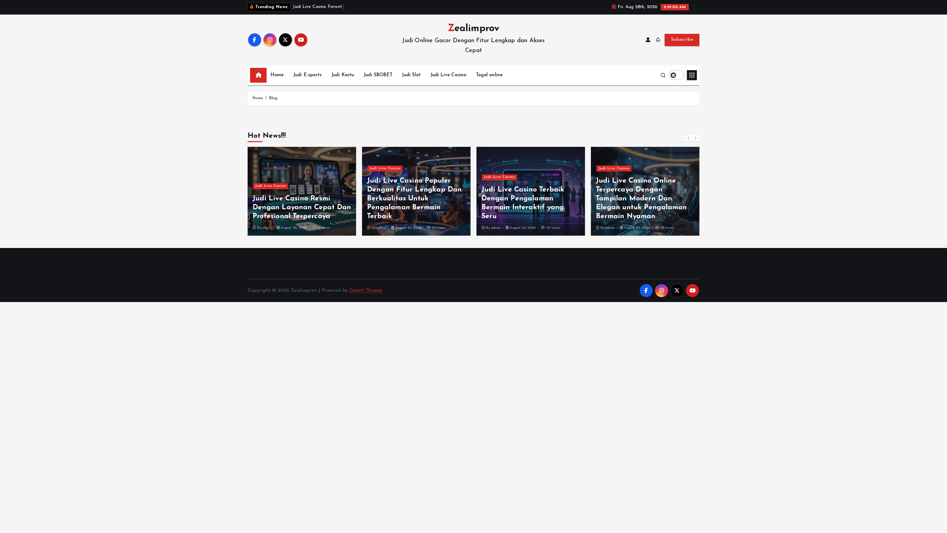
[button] (688, 138)
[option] (302, 191)
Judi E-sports (307, 75)
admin (267, 228)
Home (277, 75)
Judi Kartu (342, 75)
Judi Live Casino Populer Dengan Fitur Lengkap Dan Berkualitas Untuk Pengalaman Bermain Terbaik (414, 198)
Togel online (489, 75)
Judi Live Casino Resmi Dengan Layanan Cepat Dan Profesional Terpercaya (302, 207)
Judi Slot (411, 75)
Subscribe (682, 39)
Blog (273, 98)
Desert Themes (365, 290)
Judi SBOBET (378, 75)
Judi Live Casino (448, 75)
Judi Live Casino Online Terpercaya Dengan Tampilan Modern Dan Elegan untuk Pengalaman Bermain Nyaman (641, 198)
